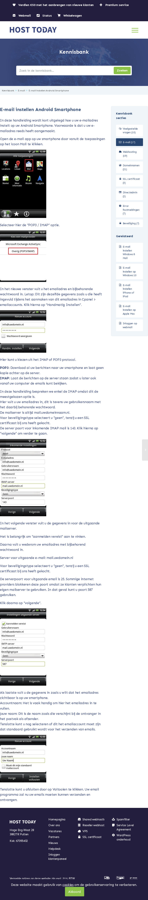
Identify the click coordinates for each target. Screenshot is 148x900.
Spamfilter (123, 819)
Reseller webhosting (95, 825)
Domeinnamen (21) (131, 167)
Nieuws (53, 843)
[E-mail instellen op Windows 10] (3, 450)
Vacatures (54, 831)
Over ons (54, 825)
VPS (85, 831)
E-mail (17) (129, 142)
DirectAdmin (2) (130, 194)
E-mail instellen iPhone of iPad (128, 291)
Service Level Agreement (125, 827)
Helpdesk (54, 849)
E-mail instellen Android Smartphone (49, 90)
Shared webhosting (94, 819)
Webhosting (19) (130, 153)
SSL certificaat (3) (131, 180)
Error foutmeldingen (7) (131, 210)
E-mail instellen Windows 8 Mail (129, 252)
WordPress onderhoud (123, 837)
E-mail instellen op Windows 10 (129, 271)
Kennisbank (8, 90)
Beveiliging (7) (131, 223)
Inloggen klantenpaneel (57, 856)
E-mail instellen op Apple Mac (129, 310)
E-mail (21, 90)
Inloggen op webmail (130, 325)
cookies (68, 885)
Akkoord (74, 892)
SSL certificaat (92, 837)
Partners (53, 837)
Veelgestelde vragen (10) (130, 130)
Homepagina (56, 819)
